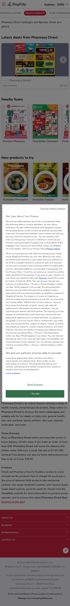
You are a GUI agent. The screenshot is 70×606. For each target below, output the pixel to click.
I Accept (35, 393)
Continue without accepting (53, 208)
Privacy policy (53, 248)
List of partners (13, 373)
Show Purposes (35, 384)
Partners (43, 278)
